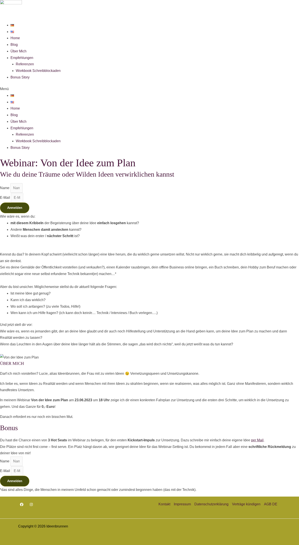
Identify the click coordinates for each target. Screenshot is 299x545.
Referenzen (25, 64)
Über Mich (18, 51)
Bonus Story (20, 77)
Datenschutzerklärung (211, 504)
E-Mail (5, 197)
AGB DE (270, 504)
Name (5, 188)
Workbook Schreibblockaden (38, 71)
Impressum (182, 504)
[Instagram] (31, 504)
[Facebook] (21, 504)
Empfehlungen (22, 58)
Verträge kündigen (246, 504)
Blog (14, 44)
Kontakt (164, 504)
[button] (149, 89)
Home (15, 38)
